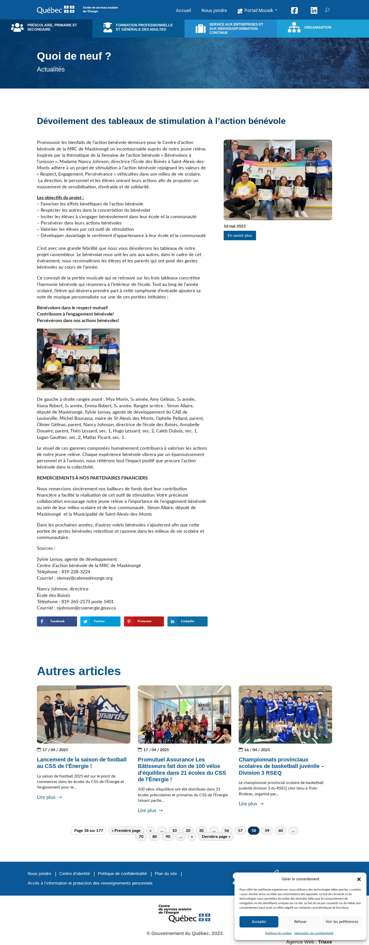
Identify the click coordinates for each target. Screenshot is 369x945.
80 (154, 837)
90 (168, 837)
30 (201, 831)
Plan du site (166, 873)
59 (267, 831)
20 (188, 831)
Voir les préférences (342, 922)
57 (240, 831)
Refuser (300, 922)
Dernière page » (216, 837)
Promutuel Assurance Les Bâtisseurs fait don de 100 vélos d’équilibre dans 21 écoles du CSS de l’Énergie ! (182, 769)
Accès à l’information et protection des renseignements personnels (90, 883)
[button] (358, 879)
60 (280, 831)
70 (141, 837)
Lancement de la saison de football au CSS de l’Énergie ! (82, 762)
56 (226, 831)
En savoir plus (240, 235)
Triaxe (325, 941)
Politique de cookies (278, 933)
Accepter (259, 922)
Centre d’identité (74, 873)
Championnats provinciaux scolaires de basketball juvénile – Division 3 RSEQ (281, 766)
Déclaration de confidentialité (313, 933)
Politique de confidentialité (122, 873)
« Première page (126, 831)
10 (174, 831)
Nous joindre (39, 873)
